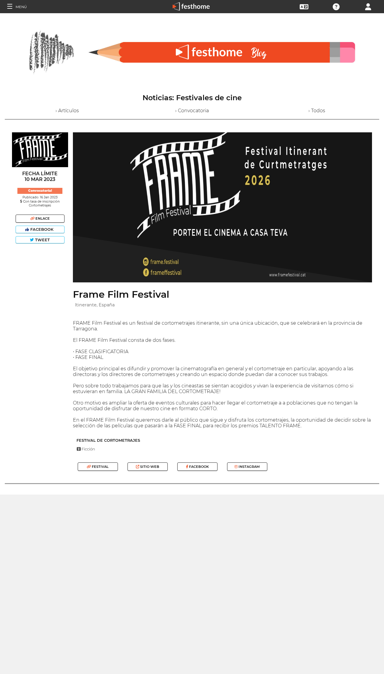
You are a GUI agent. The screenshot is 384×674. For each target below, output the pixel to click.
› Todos (316, 110)
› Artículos (67, 110)
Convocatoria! (40, 191)
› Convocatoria (192, 110)
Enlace (42, 218)
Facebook (42, 229)
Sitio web (149, 467)
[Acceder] (368, 6)
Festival (100, 467)
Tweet (42, 240)
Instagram (249, 467)
